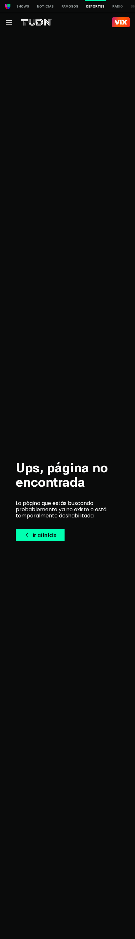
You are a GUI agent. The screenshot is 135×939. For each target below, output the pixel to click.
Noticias (45, 6)
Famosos (70, 6)
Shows (22, 6)
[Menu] (9, 22)
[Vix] (121, 22)
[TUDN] (36, 22)
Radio (117, 6)
